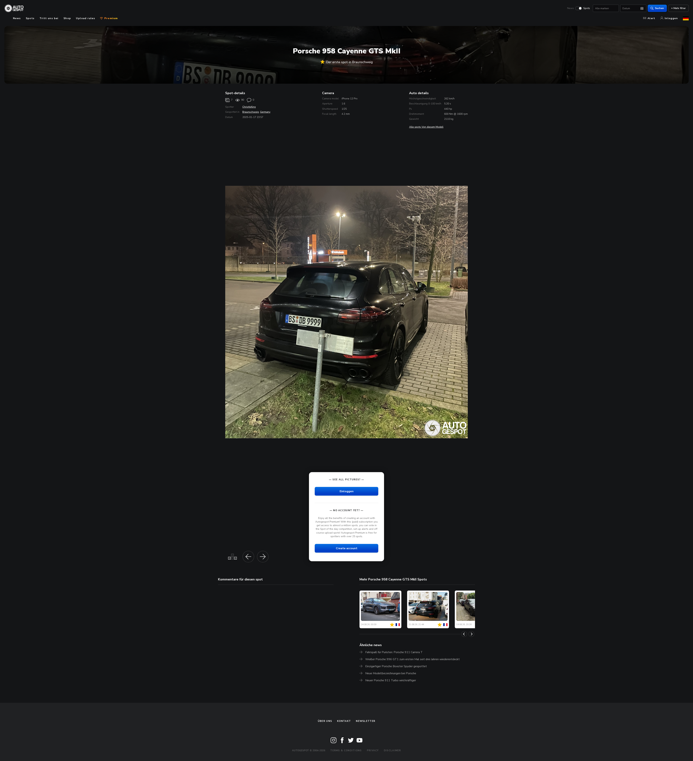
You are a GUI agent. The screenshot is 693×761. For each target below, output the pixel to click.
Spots (586, 8)
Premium (110, 18)
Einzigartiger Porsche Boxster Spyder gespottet (396, 666)
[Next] (471, 634)
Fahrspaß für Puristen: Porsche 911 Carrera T (394, 652)
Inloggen (671, 18)
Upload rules (85, 18)
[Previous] (464, 634)
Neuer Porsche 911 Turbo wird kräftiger (390, 680)
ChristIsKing (249, 107)
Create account (346, 548)
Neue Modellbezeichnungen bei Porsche (390, 673)
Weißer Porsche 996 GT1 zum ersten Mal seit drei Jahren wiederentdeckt (412, 659)
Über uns (325, 721)
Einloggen (347, 491)
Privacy (373, 750)
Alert (651, 18)
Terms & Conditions (346, 750)
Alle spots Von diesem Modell (426, 127)
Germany (265, 112)
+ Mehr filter (678, 8)
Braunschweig (250, 112)
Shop (67, 18)
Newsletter (365, 721)
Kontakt (344, 721)
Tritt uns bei (49, 18)
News (570, 8)
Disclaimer (392, 750)
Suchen (659, 8)
